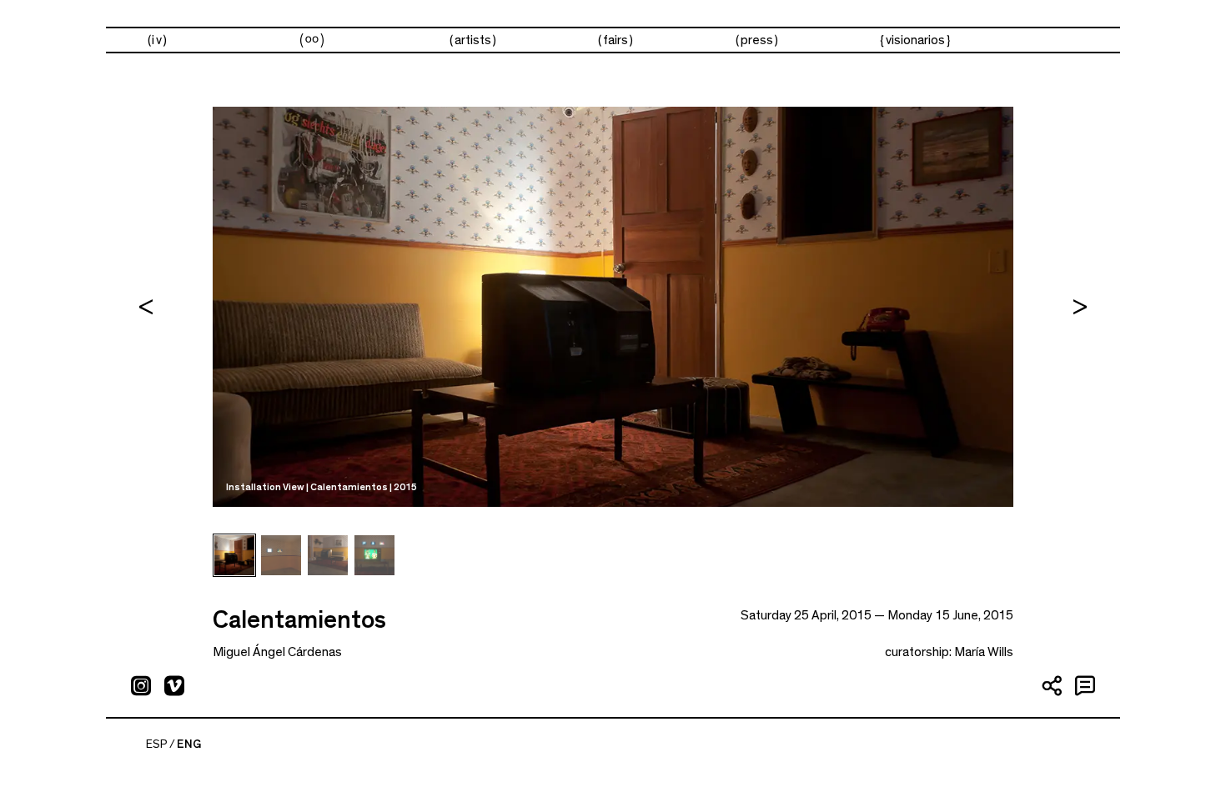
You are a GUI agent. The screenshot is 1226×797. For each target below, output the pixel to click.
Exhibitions (311, 40)
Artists (473, 40)
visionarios (915, 40)
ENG (189, 744)
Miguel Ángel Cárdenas (277, 652)
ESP (157, 744)
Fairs (615, 40)
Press (757, 40)
